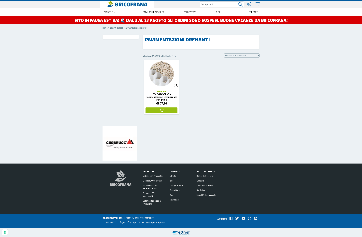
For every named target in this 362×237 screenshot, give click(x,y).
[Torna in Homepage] (127, 4)
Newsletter (174, 199)
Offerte (173, 176)
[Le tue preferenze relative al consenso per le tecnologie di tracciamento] (5, 232)
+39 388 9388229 (110, 222)
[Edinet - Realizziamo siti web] (181, 233)
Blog (218, 12)
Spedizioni (201, 190)
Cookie (156, 222)
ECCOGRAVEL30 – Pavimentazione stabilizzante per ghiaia (161, 97)
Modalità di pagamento (206, 195)
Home (105, 27)
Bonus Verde (190, 12)
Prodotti (108, 12)
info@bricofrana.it (126, 222)
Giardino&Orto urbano (152, 180)
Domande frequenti (205, 176)
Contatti (253, 12)
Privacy (163, 222)
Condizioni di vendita (205, 185)
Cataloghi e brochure (153, 12)
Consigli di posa (176, 185)
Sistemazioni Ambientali (153, 176)
